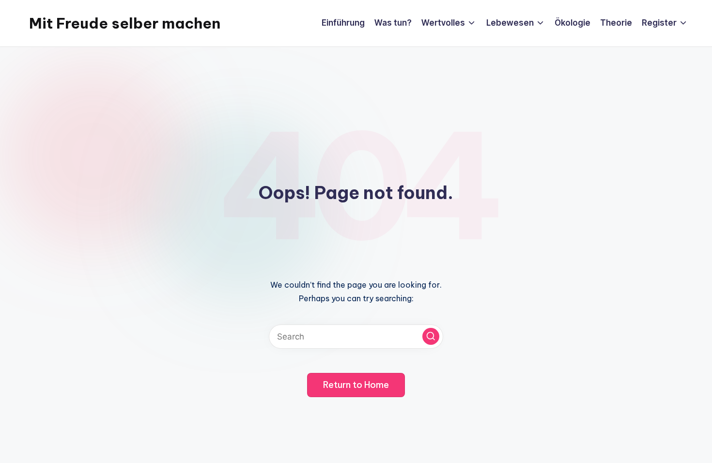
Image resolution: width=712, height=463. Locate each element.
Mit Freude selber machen (124, 23)
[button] (430, 336)
